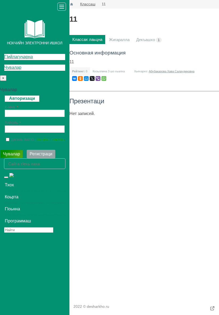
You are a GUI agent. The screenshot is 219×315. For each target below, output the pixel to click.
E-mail (10, 107)
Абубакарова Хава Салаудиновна (171, 71)
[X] (92, 78)
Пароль (11, 123)
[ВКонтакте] (74, 78)
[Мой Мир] (86, 78)
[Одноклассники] (80, 78)
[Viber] (98, 78)
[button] (34, 185)
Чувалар (12, 67)
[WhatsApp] (103, 78)
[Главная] (71, 4)
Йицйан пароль (50, 140)
